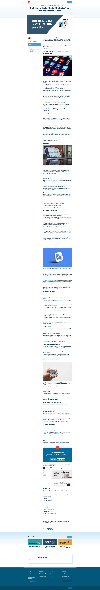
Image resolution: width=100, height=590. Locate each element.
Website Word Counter (42, 576)
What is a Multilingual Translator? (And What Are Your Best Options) (65, 547)
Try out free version (61, 459)
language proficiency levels (63, 131)
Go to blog (69, 536)
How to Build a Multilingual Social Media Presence (34, 50)
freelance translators (46, 465)
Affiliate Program (30, 573)
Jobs (51, 577)
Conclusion (31, 51)
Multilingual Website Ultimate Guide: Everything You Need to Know (50, 547)
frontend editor (67, 443)
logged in (34, 559)
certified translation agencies (65, 464)
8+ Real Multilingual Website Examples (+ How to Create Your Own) (35, 547)
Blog (39, 5)
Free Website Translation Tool (32, 581)
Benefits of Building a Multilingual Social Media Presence (34, 48)
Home (37, 5)
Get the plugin (53, 459)
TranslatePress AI (41, 573)
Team (51, 576)
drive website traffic (60, 177)
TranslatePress (60, 442)
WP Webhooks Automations (65, 576)
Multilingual (42, 5)
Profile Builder (64, 573)
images (63, 300)
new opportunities (61, 81)
